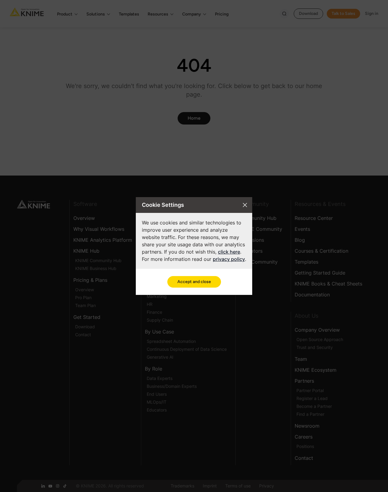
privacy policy (229, 259)
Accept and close (194, 281)
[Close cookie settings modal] (245, 205)
